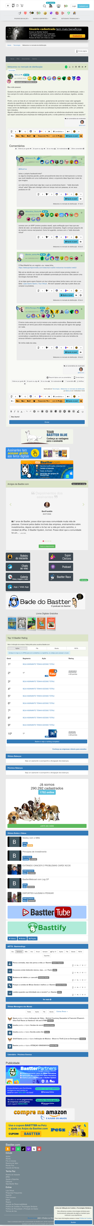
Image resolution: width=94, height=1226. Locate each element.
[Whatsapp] (18, 1149)
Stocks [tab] (73, 952)
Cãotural (9, 1181)
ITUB (47, 676)
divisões (84, 580)
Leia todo (23, 533)
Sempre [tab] (45, 952)
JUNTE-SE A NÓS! (47, 826)
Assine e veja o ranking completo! (47, 741)
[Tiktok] (23, 1149)
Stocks (8, 1158)
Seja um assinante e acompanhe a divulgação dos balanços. (47, 761)
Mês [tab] (26, 952)
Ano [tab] (31, 952)
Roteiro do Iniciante (13, 1174)
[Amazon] (7, 1149)
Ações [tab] (61, 952)
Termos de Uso (11, 1211)
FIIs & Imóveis (11, 1161)
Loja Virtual (10, 1190)
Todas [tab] (29, 1012)
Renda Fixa (10, 1165)
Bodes (22, 938)
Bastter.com (32, 1218)
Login (74, 6)
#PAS (8, 1177)
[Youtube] (39, 1149)
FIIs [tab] (67, 952)
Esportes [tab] (47, 956)
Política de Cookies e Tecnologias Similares (21, 1206)
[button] (8, 5)
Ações (8, 1156)
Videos (13, 938)
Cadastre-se (83, 6)
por (49, 963)
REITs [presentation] (76, 648)
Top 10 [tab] (54, 952)
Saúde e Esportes (12, 1179)
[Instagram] (13, 1149)
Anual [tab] (38, 952)
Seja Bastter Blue (12, 1184)
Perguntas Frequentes (14, 1193)
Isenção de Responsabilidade (16, 1204)
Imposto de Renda (12, 1168)
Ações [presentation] (17, 648)
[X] (34, 1149)
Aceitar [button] (73, 1222)
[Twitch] (28, 1149)
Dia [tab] (12, 952)
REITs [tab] (80, 952)
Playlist (33, 938)
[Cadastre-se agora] (47, 34)
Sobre (8, 1199)
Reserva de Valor (12, 1163)
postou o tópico (48, 1019)
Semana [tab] (19, 952)
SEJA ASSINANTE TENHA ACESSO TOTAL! (39, 664)
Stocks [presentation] (57, 648)
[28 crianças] (51, 6)
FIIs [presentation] (37, 648)
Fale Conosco (11, 1197)
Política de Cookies (86, 1218)
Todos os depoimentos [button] (47, 546)
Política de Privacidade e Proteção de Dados (22, 1209)
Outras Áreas (61, 1011)
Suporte (8, 1195)
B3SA (47, 736)
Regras (8, 1202)
